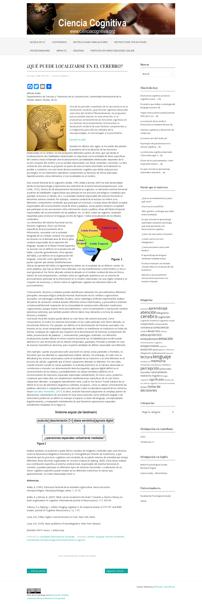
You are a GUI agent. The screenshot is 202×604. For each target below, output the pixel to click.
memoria (158, 360)
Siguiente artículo (116, 570)
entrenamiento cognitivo (151, 342)
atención (148, 312)
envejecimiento (149, 346)
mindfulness (156, 365)
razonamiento (159, 372)
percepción (149, 368)
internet (169, 353)
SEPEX (143, 501)
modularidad (33, 540)
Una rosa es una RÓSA (152, 206)
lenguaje (100, 536)
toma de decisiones (150, 388)
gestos (156, 349)
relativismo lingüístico (151, 375)
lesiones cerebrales (114, 536)
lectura (146, 356)
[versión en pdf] (77, 139)
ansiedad (144, 309)
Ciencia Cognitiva (60, 75)
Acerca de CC (37, 42)
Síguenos (78, 50)
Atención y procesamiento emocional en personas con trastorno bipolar (155, 278)
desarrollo (154, 331)
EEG (159, 335)
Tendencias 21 (147, 441)
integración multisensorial (152, 353)
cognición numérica (149, 320)
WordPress (169, 586)
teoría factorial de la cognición (70, 540)
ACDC (143, 436)
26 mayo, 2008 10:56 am (38, 75)
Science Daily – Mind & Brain (153, 473)
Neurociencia (57, 536)
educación (148, 335)
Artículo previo (37, 570)
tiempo (143, 387)
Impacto (61, 50)
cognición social (166, 320)
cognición (164, 317)
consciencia (161, 327)
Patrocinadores (40, 50)
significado (156, 379)
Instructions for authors (130, 42)
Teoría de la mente (166, 383)
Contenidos (59, 42)
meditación (145, 361)
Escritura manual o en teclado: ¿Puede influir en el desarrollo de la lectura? (157, 266)
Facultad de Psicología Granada (155, 495)
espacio (163, 346)
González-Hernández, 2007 (47, 391)
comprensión (147, 323)
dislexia (164, 331)
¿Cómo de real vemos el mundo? (157, 234)
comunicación (161, 324)
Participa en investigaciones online (112, 50)
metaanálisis (145, 365)
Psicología (69, 536)
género (162, 350)
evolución (146, 349)
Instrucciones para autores (90, 42)
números (166, 364)
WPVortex (158, 586)
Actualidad (45, 536)
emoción (166, 338)
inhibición (170, 350)
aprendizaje (157, 308)
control (143, 331)
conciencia (146, 327)
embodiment (149, 339)
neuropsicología (48, 540)
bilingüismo (163, 312)
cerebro (91, 536)
